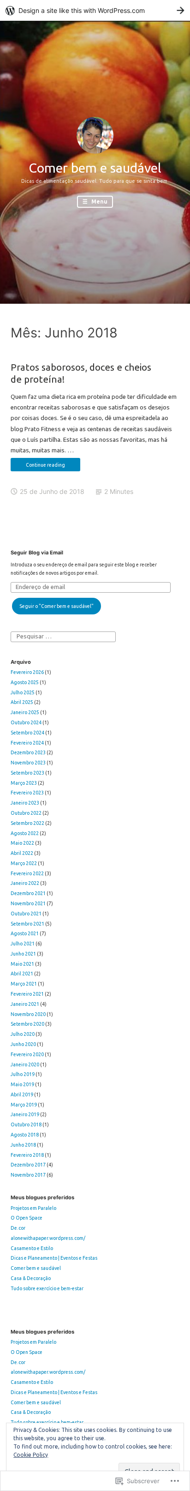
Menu (98, 201)
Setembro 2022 (27, 823)
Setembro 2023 (27, 773)
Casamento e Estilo (32, 1248)
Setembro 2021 (27, 923)
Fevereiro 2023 (27, 792)
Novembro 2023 (28, 762)
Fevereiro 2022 (27, 873)
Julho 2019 (23, 1074)
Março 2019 (24, 1104)
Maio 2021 (22, 964)
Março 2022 (24, 863)
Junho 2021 (23, 953)
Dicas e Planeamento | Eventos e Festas (54, 1258)
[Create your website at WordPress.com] (95, 10)
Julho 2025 (23, 692)
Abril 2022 (22, 853)
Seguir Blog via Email (37, 552)
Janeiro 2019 (25, 1114)
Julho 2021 (23, 943)
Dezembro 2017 (28, 1164)
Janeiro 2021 (25, 1004)
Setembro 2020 (27, 1024)
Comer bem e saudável (95, 167)
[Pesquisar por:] (63, 636)
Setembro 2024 (27, 732)
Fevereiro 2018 (27, 1155)
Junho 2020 (23, 1044)
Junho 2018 (23, 1145)
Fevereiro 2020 (27, 1054)
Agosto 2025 (25, 682)
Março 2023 (24, 783)
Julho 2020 (23, 1034)
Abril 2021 (22, 973)
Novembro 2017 (28, 1175)
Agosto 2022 (25, 833)
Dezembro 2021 (28, 893)
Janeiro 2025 (25, 712)
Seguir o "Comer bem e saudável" (56, 606)
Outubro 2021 (26, 913)
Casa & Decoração (31, 1278)
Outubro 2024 (26, 722)
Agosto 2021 (25, 933)
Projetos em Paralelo (33, 1208)
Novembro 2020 (28, 1014)
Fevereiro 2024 (27, 743)
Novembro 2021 (28, 903)
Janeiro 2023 (25, 803)
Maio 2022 (22, 843)
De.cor (18, 1228)
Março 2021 (24, 983)
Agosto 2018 (25, 1134)
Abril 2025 (22, 702)
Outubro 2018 (26, 1124)
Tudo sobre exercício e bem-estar (47, 1288)
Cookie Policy (30, 1455)
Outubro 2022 (26, 813)
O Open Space (26, 1217)
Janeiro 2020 (25, 1064)
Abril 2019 (22, 1094)
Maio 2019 (22, 1084)
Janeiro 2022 (25, 883)
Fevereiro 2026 (27, 672)
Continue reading (38, 467)
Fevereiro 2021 (27, 994)
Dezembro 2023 (28, 752)
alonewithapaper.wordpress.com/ (48, 1238)
